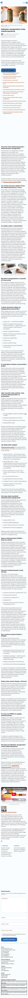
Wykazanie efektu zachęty (7, 447)
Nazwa (4, 917)
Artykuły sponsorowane (6, 967)
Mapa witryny (4, 977)
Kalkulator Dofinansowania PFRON (12, 182)
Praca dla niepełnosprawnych (8, 961)
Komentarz (5, 898)
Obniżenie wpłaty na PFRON (7, 963)
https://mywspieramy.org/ (7, 957)
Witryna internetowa (7, 930)
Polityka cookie (4, 975)
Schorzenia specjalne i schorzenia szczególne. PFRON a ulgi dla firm (20, 848)
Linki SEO (3, 969)
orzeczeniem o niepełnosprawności (10, 766)
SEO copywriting (4, 970)
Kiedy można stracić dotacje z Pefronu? (12, 107)
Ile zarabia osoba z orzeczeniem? (10, 80)
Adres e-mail (5, 924)
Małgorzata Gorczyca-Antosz (12, 34)
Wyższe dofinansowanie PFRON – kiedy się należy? (14, 101)
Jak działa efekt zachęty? (8, 95)
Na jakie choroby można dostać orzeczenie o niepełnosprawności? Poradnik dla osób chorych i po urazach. (6, 851)
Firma (6, 25)
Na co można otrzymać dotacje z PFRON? (12, 105)
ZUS (25, 413)
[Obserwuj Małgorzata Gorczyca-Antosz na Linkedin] (1, 841)
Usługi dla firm (4, 962)
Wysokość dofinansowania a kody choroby (12, 103)
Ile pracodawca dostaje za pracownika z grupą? (13, 89)
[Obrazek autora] (2, 34)
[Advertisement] (14, 130)
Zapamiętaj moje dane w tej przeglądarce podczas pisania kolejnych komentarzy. (14, 935)
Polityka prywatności (5, 974)
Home (2, 25)
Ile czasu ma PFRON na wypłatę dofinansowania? (14, 109)
